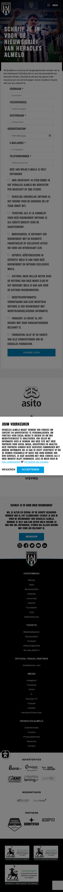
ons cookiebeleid (11, 462)
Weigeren (8, 469)
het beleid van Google (36, 462)
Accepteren (30, 469)
